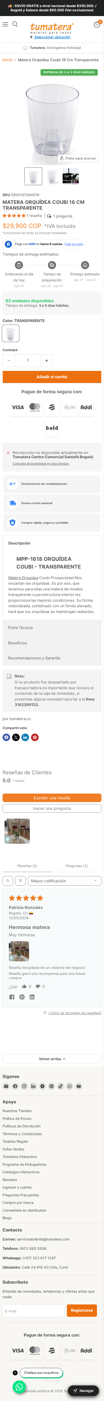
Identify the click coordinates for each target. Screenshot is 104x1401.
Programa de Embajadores (24, 1164)
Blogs (7, 1218)
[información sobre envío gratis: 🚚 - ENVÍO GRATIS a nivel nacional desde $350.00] (52, 8)
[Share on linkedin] (32, 997)
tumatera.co (20, 718)
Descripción (19, 543)
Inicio (7, 60)
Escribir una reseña (52, 797)
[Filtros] (20, 881)
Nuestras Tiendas (17, 1111)
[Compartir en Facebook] (6, 737)
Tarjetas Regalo (15, 1141)
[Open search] (8, 881)
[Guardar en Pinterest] (35, 737)
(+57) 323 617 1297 (39, 1258)
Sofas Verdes (13, 1149)
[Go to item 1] (17, 831)
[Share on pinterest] (22, 997)
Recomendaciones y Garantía (34, 658)
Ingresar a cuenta (17, 1187)
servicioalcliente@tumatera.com (43, 1239)
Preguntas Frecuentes (21, 1195)
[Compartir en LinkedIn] (25, 737)
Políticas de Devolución (22, 1126)
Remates (10, 1180)
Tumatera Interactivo (20, 1156)
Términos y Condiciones (22, 1134)
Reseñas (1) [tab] (27, 866)
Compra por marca (18, 1202)
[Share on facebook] (12, 997)
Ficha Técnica (20, 627)
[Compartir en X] (16, 737)
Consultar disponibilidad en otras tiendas (41, 463)
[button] (33, 176)
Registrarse (82, 1310)
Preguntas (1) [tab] (77, 866)
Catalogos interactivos (21, 1172)
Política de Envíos (17, 1118)
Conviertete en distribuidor (24, 1210)
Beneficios (17, 643)
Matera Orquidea (23, 577)
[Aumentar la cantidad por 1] (47, 360)
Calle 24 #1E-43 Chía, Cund (45, 1267)
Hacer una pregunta (52, 808)
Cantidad (10, 350)
